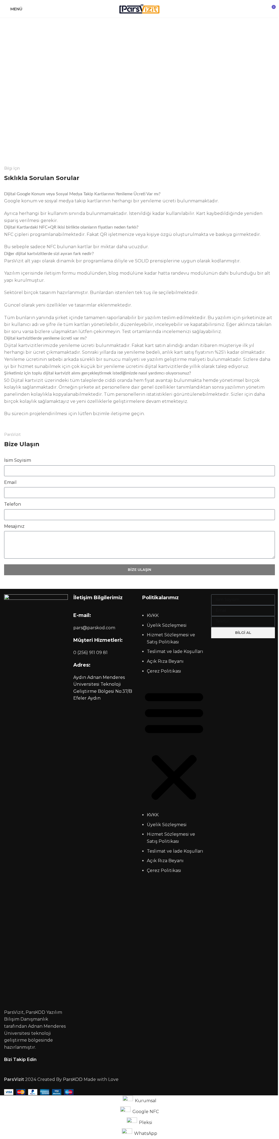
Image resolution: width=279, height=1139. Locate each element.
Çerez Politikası (164, 671)
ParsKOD (73, 1079)
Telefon (12, 504)
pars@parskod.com (94, 627)
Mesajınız (14, 526)
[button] (174, 745)
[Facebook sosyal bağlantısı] (7, 1067)
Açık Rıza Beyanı (165, 661)
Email (10, 482)
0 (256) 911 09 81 (90, 652)
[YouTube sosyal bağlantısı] (20, 1067)
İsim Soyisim (17, 460)
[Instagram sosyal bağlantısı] (14, 1067)
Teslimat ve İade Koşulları (175, 651)
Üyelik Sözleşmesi (167, 625)
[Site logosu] (139, 8)
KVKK (153, 615)
